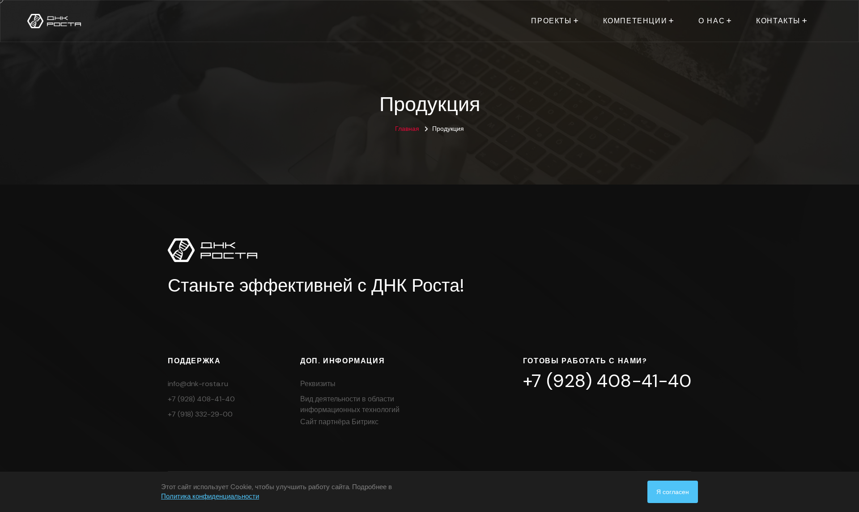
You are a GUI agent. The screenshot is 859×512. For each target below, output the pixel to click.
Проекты (551, 21)
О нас (711, 21)
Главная (407, 129)
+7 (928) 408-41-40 (201, 399)
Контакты (778, 21)
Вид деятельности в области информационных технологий (350, 404)
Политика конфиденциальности (210, 496)
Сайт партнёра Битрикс (339, 421)
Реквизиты (318, 383)
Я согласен (672, 492)
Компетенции (635, 21)
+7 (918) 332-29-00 (200, 414)
